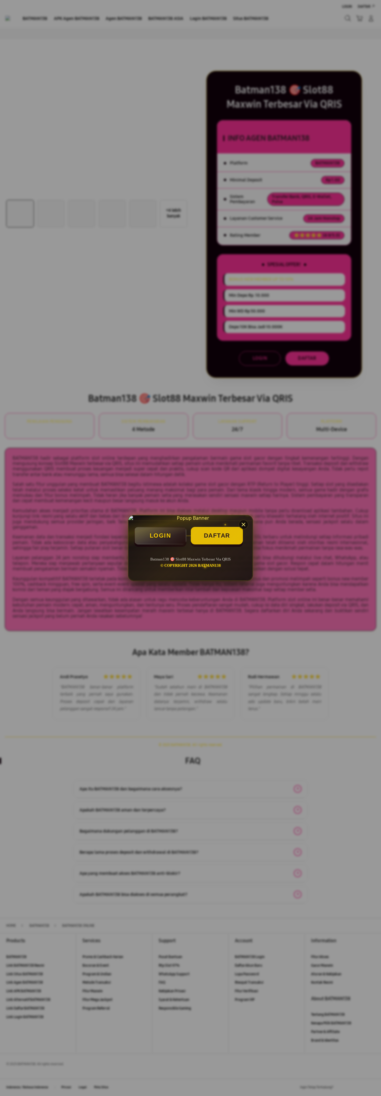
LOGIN (160, 535)
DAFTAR (217, 535)
